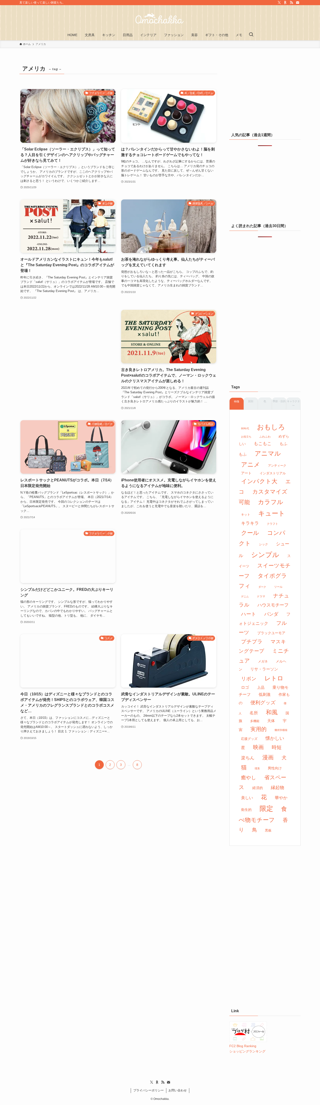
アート (246, 473)
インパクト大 (259, 481)
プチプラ (252, 641)
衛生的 (246, 810)
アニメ (250, 464)
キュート (271, 513)
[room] (285, 2)
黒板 (268, 830)
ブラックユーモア (271, 633)
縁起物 (277, 787)
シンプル (265, 554)
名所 (253, 713)
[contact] (297, 2)
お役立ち (246, 436)
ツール (278, 586)
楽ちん (247, 757)
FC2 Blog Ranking (242, 1046)
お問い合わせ (177, 1090)
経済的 (257, 788)
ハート (248, 614)
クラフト (272, 523)
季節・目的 (279, 401)
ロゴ (245, 687)
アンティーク (277, 465)
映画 (258, 747)
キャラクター (293, 403)
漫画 (268, 757)
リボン (249, 678)
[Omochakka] (160, 18)
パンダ (271, 614)
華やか (281, 797)
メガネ (263, 661)
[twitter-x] (279, 2)
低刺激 (265, 694)
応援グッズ (249, 739)
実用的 (258, 729)
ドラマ (261, 596)
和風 (272, 712)
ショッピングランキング (247, 1051)
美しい (247, 797)
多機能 (254, 721)
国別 (250, 401)
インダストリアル (273, 473)
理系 (257, 768)
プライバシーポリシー (148, 1090)
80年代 (245, 428)
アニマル (268, 453)
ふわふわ (265, 436)
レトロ (273, 678)
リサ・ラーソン (264, 669)
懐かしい (274, 738)
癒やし (248, 777)
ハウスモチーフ (273, 605)
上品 (260, 687)
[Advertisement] (67, 351)
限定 (266, 808)
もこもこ (263, 443)
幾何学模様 (281, 730)
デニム (245, 596)
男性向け (275, 768)
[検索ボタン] (251, 35)
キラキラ (250, 523)
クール (250, 532)
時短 (277, 747)
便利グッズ (263, 702)
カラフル (270, 502)
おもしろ (271, 427)
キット (245, 514)
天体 (271, 721)
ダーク (262, 586)
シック (263, 544)
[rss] (291, 2)
